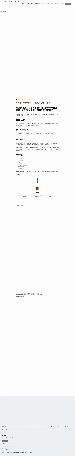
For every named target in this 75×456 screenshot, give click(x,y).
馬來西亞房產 (49, 3)
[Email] (37, 182)
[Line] (37, 178)
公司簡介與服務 (29, 3)
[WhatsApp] (37, 181)
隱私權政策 (4, 443)
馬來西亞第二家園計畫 (39, 3)
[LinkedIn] (37, 179)
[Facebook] (37, 177)
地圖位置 (66, 426)
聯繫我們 (63, 3)
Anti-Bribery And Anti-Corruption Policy (10, 446)
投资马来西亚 (28, 99)
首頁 (23, 3)
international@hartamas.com (11, 432)
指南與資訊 (57, 3)
